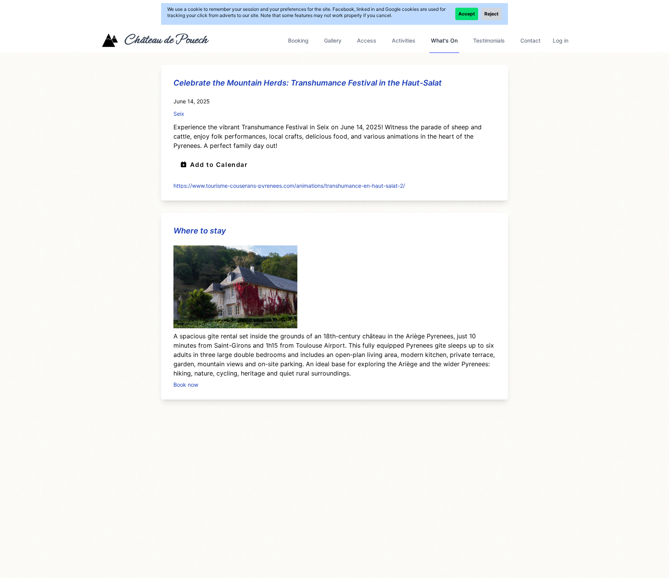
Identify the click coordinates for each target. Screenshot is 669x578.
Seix (178, 113)
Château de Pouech (165, 39)
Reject (491, 14)
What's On (444, 40)
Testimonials (489, 40)
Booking (298, 40)
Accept (466, 14)
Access (366, 40)
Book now (185, 384)
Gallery (332, 40)
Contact (530, 40)
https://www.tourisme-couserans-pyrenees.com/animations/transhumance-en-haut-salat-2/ (289, 185)
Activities (403, 40)
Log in (560, 40)
